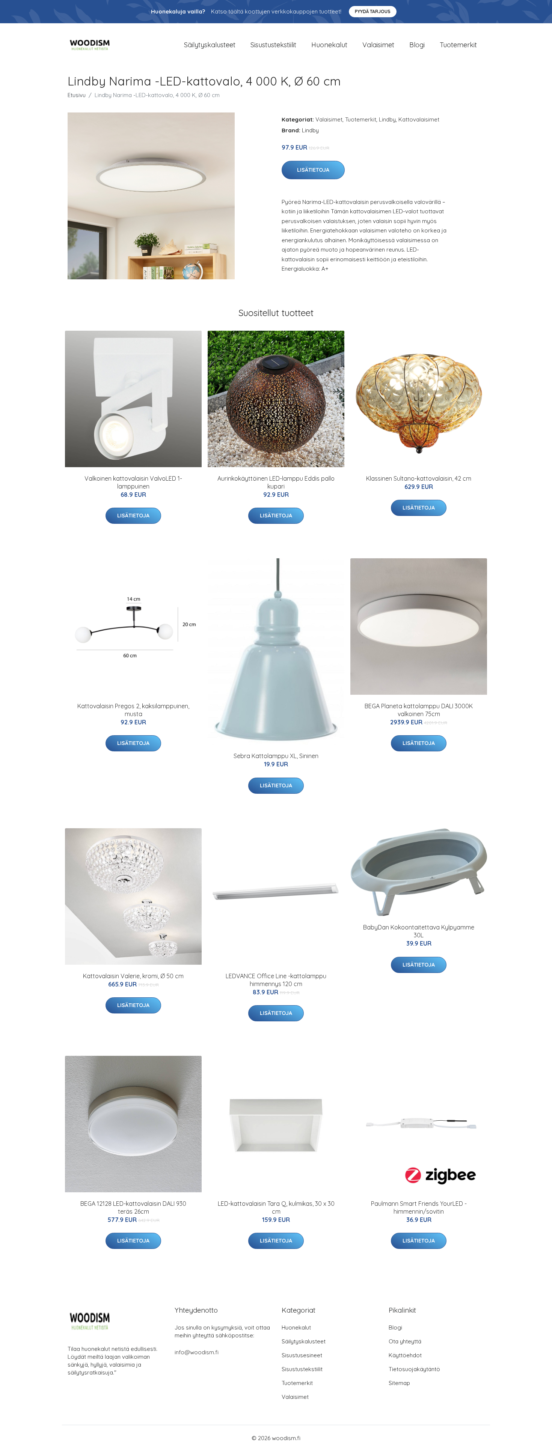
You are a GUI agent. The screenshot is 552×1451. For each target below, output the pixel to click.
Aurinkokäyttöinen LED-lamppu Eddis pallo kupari (276, 482)
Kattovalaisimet (418, 119)
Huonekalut (329, 44)
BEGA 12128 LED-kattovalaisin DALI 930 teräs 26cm (133, 1207)
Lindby (387, 119)
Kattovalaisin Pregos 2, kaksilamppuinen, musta (133, 710)
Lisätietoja (313, 169)
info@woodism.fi (197, 1352)
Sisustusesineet (302, 1355)
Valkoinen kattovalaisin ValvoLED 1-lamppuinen (133, 482)
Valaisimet (378, 44)
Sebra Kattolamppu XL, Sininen (276, 756)
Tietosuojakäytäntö (414, 1369)
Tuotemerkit (458, 44)
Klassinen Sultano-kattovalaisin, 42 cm (418, 478)
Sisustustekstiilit (273, 44)
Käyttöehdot (405, 1355)
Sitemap (399, 1383)
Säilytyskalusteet (209, 44)
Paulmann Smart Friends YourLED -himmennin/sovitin (419, 1207)
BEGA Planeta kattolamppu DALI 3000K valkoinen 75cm (419, 710)
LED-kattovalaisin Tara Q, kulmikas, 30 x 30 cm (276, 1207)
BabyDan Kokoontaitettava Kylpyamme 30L (418, 931)
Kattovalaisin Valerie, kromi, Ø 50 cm (133, 976)
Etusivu (77, 95)
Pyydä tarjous (373, 11)
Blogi (417, 44)
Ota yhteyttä (405, 1341)
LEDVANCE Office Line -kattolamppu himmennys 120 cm (276, 980)
